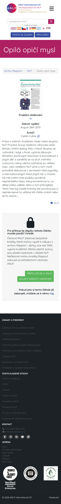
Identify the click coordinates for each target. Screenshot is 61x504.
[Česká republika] (24, 28)
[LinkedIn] (16, 436)
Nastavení (54, 497)
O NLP (5, 384)
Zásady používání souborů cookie (18, 333)
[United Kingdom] (13, 28)
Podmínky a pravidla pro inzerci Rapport (22, 350)
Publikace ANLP (9, 407)
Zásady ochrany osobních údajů (18, 327)
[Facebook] (5, 436)
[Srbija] (48, 28)
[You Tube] (22, 436)
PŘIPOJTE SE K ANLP (39, 273)
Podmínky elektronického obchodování (21, 345)
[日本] (43, 28)
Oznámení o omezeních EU (15, 362)
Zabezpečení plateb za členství (17, 418)
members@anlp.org (15, 431)
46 (30, 118)
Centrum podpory (11, 378)
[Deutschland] (33, 28)
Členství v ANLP (9, 395)
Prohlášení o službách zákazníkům (19, 367)
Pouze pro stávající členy (14, 412)
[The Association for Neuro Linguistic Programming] (27, 8)
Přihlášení (43, 34)
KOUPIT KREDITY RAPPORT (35, 279)
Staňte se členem (22, 34)
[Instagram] (10, 436)
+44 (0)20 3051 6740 (15, 428)
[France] (29, 28)
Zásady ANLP (9, 356)
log (52, 293)
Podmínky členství (11, 339)
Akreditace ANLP (10, 401)
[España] (19, 28)
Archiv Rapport (13, 70)
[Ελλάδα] (39, 28)
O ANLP (6, 389)
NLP (29, 70)
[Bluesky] (28, 436)
